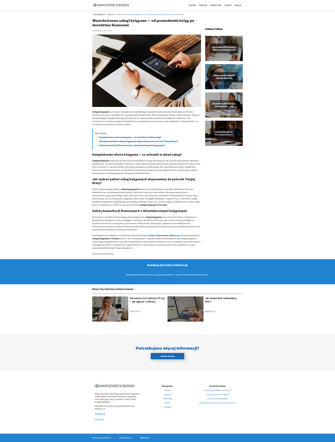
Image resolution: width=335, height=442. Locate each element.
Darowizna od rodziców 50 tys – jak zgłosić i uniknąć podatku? (147, 299)
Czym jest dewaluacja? (217, 398)
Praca (238, 5)
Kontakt (99, 419)
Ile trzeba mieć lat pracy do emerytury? (218, 402)
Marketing (216, 5)
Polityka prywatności (101, 437)
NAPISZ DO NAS (167, 356)
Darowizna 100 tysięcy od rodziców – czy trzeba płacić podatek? (224, 105)
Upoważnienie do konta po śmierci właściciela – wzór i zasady (224, 133)
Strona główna (99, 14)
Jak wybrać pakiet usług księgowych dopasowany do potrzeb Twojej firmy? (138, 141)
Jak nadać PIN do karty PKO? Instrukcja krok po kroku (224, 48)
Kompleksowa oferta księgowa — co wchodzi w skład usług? (130, 137)
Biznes (192, 5)
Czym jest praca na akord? (218, 394)
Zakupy (228, 5)
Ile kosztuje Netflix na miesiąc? (218, 390)
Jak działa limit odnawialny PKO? (221, 299)
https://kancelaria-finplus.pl (164, 235)
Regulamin (145, 437)
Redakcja (100, 414)
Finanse (203, 5)
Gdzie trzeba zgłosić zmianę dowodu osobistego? (224, 76)
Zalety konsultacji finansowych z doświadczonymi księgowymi (132, 145)
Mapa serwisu (125, 437)
